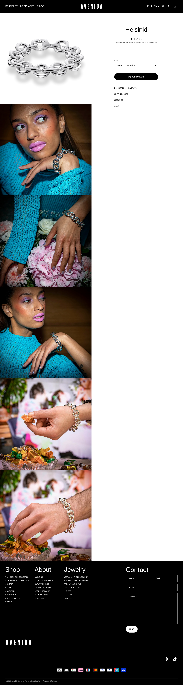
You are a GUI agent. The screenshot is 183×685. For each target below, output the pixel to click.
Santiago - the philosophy (76, 581)
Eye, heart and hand (44, 581)
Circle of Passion (72, 588)
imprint (8, 602)
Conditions (10, 591)
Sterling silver (41, 595)
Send (131, 629)
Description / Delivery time (126, 88)
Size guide (118, 100)
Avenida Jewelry (18, 681)
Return (8, 588)
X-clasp (67, 591)
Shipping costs (121, 94)
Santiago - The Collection (17, 581)
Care (116, 106)
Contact (9, 584)
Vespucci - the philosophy (76, 577)
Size (116, 60)
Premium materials (72, 584)
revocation (10, 595)
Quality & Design (42, 584)
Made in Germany (42, 591)
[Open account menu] (169, 6)
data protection (12, 598)
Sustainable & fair (43, 588)
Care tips (68, 598)
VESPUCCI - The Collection (17, 577)
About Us (39, 577)
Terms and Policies (50, 681)
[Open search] (163, 6)
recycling (39, 598)
